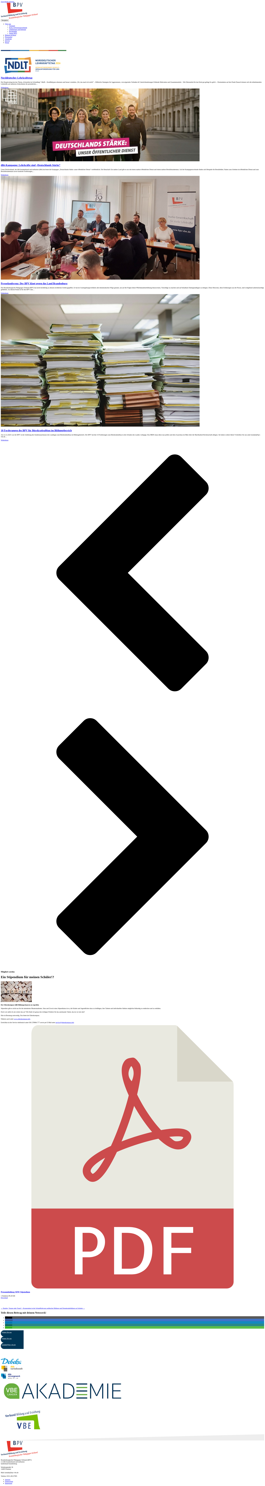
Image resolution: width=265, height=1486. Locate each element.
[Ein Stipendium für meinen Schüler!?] (16, 1001)
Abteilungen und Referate (17, 29)
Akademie (8, 39)
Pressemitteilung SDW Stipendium (15, 1292)
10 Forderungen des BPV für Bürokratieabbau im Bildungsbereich (36, 430)
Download (4, 1298)
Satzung (7, 1480)
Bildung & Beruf (10, 35)
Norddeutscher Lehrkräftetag (16, 77)
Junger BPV (13, 33)
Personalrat (8, 37)
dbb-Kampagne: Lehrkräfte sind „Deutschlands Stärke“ (30, 165)
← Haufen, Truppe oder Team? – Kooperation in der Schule (20, 1308)
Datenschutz (9, 1481)
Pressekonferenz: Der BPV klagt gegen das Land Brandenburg (34, 283)
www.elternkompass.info (22, 1019)
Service (7, 41)
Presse (7, 42)
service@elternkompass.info (65, 1022)
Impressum (8, 1483)
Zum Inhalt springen (7, 2)
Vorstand (12, 26)
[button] (132, 573)
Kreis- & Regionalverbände (18, 28)
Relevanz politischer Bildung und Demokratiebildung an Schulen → (62, 1308)
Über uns (8, 24)
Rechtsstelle (13, 31)
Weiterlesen (4, 87)
